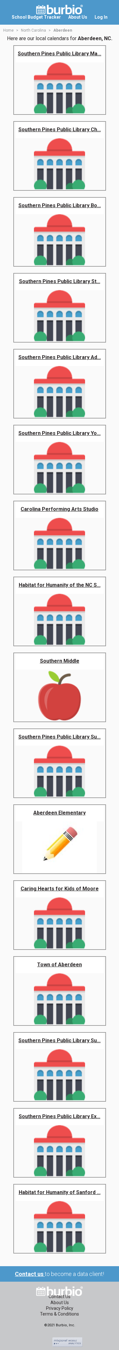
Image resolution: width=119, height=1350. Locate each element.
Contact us (30, 1274)
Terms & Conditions (59, 1313)
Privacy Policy (59, 1308)
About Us (59, 1302)
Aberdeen (62, 30)
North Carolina (33, 30)
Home (8, 30)
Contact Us (59, 1296)
